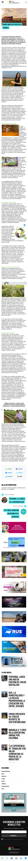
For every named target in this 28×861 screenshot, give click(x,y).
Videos (2, 788)
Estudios (3, 778)
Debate (2, 773)
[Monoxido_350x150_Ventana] (14, 662)
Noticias (5, 20)
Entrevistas (3, 776)
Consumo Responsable (5, 771)
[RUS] (14, 631)
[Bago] (14, 587)
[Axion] (14, 602)
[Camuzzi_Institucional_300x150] (14, 647)
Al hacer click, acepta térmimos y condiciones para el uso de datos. (15, 809)
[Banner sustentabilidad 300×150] (14, 572)
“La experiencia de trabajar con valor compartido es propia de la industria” (17, 752)
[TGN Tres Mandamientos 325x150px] (14, 617)
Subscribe (13, 805)
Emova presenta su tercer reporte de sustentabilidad (17, 718)
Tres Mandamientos (5, 786)
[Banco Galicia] (14, 557)
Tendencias (3, 783)
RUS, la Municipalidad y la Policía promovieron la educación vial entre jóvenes (17, 699)
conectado (19, 487)
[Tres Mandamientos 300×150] (14, 542)
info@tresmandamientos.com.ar (14, 852)
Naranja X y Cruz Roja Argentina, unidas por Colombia (17, 733)
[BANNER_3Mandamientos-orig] (14, 527)
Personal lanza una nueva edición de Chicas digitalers (17, 680)
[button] (2, 2)
